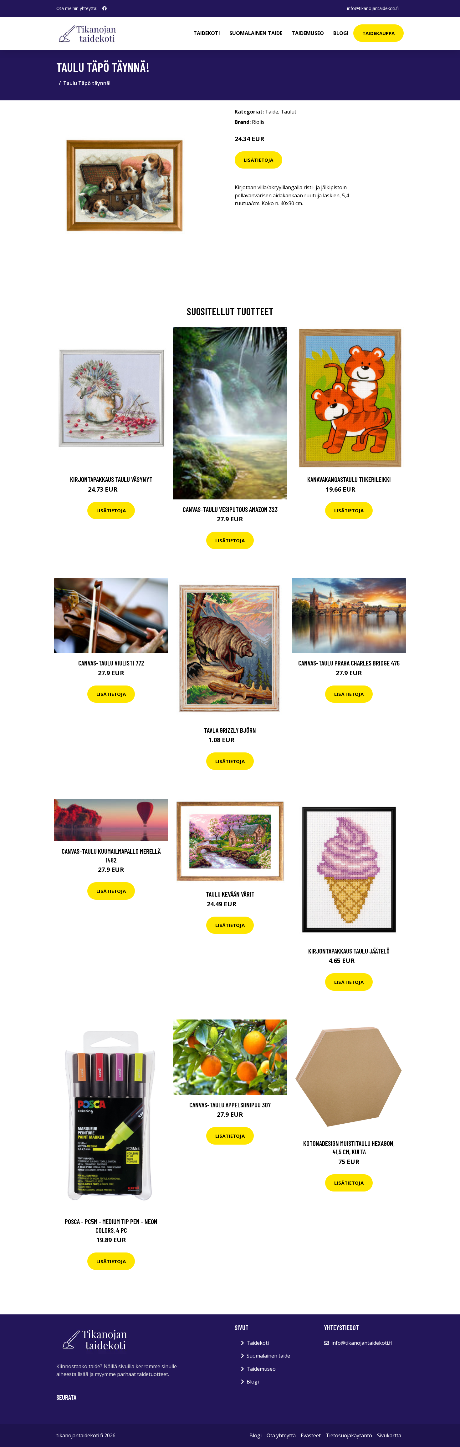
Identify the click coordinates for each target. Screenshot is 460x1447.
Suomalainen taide (255, 33)
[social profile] (104, 8)
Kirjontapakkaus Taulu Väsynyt (111, 479)
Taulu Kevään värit (230, 894)
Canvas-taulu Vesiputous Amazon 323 (230, 509)
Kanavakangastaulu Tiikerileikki (349, 479)
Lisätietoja (258, 160)
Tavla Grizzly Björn (230, 730)
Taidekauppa (378, 33)
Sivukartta (389, 1435)
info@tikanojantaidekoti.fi (373, 8)
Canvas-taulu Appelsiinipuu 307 (230, 1105)
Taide (271, 111)
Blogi (341, 33)
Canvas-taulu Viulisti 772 (111, 663)
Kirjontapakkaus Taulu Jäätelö (349, 951)
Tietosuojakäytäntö (349, 1435)
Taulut (288, 111)
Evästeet (311, 1435)
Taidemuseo (308, 33)
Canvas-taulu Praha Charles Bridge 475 (349, 663)
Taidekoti (206, 33)
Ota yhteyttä (281, 1435)
